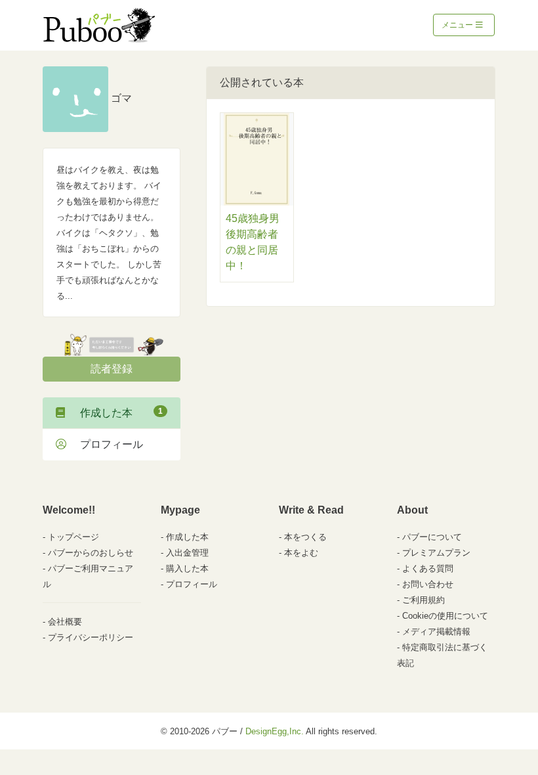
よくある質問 (427, 568)
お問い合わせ (427, 584)
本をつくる (305, 537)
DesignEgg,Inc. (274, 731)
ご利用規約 (423, 600)
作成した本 (116, 412)
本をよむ (301, 553)
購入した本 (187, 568)
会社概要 (65, 622)
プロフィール (106, 444)
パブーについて (432, 537)
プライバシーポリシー (90, 637)
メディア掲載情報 (436, 631)
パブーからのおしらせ (90, 553)
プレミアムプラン (436, 553)
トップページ (73, 537)
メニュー (458, 25)
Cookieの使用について (445, 616)
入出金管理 (187, 553)
